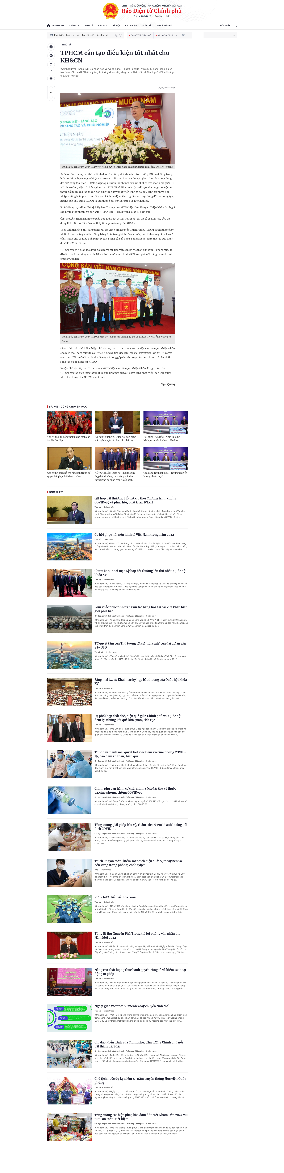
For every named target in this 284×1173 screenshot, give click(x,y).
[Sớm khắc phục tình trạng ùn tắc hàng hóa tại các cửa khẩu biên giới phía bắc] (69, 619)
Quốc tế (146, 25)
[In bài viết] (51, 78)
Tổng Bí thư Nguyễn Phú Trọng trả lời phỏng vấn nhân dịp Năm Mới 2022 (137, 935)
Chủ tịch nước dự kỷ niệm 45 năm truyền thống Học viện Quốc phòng (140, 1080)
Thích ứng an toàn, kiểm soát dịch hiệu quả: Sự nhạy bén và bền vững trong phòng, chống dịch (138, 863)
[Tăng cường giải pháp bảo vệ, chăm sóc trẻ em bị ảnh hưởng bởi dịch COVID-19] (69, 837)
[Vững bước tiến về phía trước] (69, 909)
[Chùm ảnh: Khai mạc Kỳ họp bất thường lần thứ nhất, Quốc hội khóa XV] (69, 583)
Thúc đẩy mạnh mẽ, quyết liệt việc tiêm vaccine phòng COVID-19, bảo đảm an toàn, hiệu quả (140, 754)
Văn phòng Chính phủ (167, 35)
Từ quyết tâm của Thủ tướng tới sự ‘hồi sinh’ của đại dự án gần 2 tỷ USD (140, 645)
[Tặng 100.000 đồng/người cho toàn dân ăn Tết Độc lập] (69, 422)
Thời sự (98, 507)
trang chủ (58, 25)
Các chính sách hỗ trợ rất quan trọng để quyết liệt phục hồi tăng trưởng (68, 474)
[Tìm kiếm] (235, 26)
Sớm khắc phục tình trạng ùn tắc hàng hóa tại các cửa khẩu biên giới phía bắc (141, 609)
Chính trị (74, 25)
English (158, 16)
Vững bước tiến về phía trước (115, 897)
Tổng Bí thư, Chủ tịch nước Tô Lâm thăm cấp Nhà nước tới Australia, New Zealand (83, 35)
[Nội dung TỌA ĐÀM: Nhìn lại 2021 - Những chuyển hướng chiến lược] (165, 422)
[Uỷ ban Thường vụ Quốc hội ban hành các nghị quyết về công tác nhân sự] (117, 422)
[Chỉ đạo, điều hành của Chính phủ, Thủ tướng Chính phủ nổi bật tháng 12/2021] (69, 1054)
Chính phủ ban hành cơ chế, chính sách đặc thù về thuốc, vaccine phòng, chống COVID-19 (136, 790)
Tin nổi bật (66, 44)
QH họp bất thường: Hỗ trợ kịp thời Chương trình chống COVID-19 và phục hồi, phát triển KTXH (135, 500)
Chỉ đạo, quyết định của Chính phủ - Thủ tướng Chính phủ (119, 616)
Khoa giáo (131, 25)
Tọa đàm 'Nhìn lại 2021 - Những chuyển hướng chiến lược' (165, 474)
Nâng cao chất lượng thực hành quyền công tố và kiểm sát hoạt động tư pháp (140, 972)
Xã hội (116, 25)
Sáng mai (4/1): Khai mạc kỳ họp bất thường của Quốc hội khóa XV (141, 682)
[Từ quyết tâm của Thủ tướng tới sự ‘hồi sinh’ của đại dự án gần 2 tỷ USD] (69, 655)
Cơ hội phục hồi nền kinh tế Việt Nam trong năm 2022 (134, 534)
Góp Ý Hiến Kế (164, 25)
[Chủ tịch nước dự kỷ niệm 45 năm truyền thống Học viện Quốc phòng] (69, 1090)
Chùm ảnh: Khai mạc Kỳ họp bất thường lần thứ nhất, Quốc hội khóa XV (141, 573)
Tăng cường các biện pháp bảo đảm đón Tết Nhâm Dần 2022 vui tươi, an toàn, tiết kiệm (141, 1117)
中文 (168, 16)
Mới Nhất (225, 25)
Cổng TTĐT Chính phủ (141, 35)
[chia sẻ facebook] (51, 47)
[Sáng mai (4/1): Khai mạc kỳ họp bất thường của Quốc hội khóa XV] (69, 692)
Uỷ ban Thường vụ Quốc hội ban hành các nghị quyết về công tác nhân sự (115, 439)
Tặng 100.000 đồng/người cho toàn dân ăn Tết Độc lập (68, 439)
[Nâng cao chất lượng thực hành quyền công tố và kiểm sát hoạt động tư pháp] (69, 982)
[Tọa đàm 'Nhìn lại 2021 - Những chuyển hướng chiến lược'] (165, 458)
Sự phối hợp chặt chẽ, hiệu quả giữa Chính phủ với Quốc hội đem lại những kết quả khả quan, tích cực (138, 718)
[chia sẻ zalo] (51, 56)
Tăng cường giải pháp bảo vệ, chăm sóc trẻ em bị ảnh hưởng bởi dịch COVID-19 (141, 827)
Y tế (96, 870)
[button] (116, 35)
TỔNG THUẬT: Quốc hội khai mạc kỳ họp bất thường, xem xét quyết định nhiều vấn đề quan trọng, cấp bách (115, 476)
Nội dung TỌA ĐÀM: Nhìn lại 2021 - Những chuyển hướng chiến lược (162, 439)
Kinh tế (89, 25)
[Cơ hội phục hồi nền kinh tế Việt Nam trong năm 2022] (69, 546)
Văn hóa (102, 25)
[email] (183, 35)
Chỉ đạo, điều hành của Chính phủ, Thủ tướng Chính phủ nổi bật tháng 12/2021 (139, 1044)
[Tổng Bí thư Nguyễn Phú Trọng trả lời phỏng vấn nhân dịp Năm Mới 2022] (69, 945)
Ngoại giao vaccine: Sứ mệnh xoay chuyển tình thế (131, 1006)
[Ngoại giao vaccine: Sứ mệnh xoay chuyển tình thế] (69, 1018)
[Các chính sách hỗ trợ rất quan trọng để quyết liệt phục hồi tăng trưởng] (69, 458)
